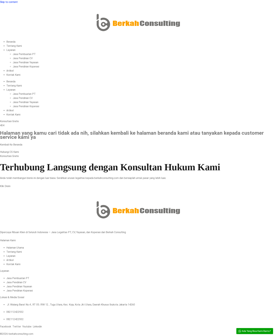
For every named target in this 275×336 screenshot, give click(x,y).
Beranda (10, 41)
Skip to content (9, 1)
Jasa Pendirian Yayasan (25, 62)
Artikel (10, 70)
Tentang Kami (14, 45)
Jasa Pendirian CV (23, 58)
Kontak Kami (13, 74)
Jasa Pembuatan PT (24, 54)
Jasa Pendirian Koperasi (26, 66)
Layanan (10, 50)
